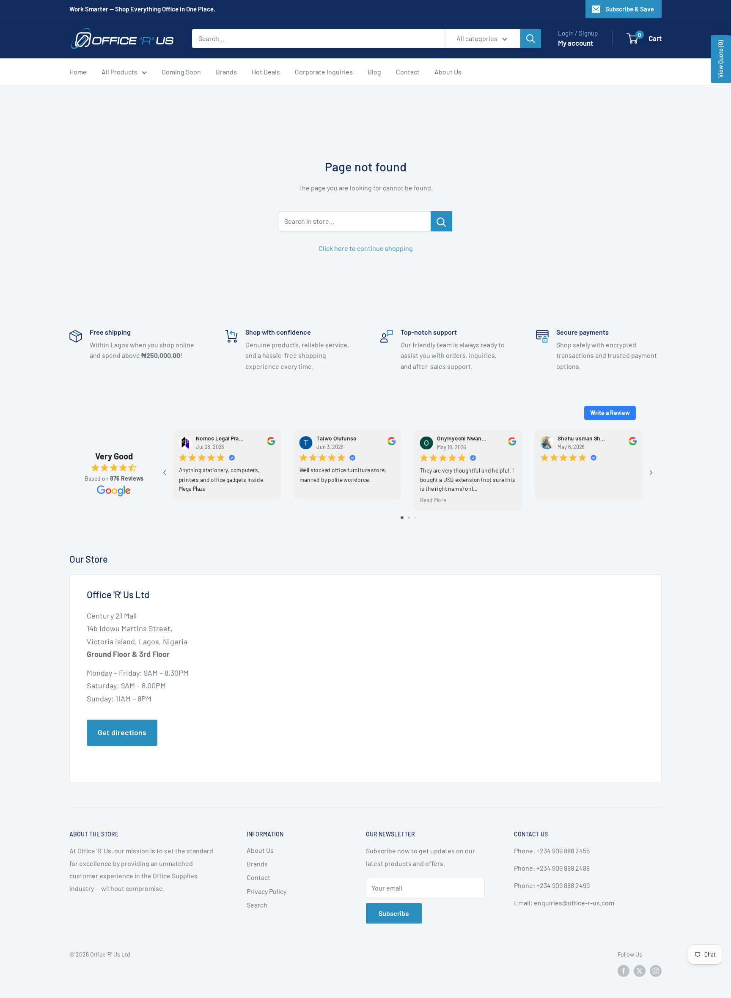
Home (78, 72)
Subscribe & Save (629, 9)
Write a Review (610, 412)
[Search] (530, 38)
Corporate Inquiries (324, 72)
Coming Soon (181, 72)
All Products (119, 72)
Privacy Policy (266, 891)
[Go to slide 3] (414, 517)
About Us (448, 72)
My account (575, 42)
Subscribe (394, 913)
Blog (374, 72)
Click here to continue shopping (366, 248)
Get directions (122, 732)
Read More (433, 499)
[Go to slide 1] (402, 517)
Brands (226, 72)
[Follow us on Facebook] (623, 971)
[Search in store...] (441, 221)
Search (257, 905)
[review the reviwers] (271, 443)
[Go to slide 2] (409, 518)
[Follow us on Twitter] (640, 971)
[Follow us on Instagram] (656, 971)
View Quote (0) (720, 59)
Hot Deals (266, 72)
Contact (408, 72)
